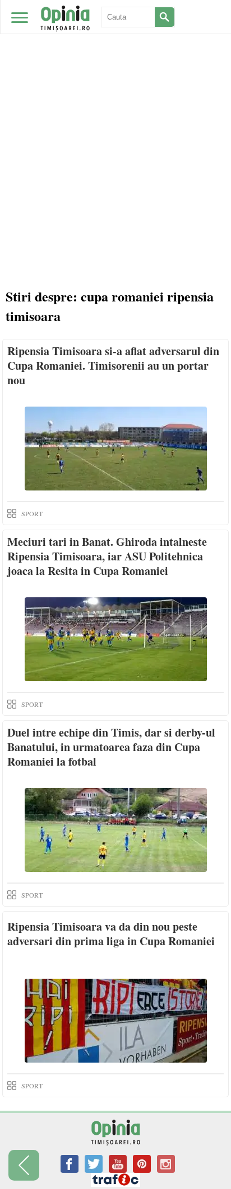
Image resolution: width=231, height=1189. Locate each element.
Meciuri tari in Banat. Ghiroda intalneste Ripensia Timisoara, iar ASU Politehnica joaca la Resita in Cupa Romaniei (107, 556)
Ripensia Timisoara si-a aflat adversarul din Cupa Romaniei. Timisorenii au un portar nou (113, 365)
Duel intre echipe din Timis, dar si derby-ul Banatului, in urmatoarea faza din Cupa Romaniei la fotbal (111, 747)
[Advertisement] (115, 121)
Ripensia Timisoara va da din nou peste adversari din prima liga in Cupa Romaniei (111, 933)
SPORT (32, 513)
